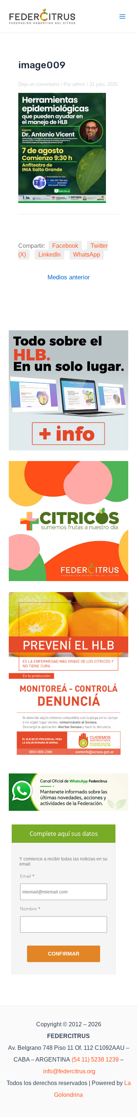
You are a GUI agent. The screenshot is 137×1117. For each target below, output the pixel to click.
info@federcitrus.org (69, 1071)
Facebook (65, 246)
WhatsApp (86, 254)
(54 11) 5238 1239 (95, 1059)
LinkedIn (49, 254)
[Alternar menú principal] (122, 16)
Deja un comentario (38, 84)
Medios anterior (68, 277)
